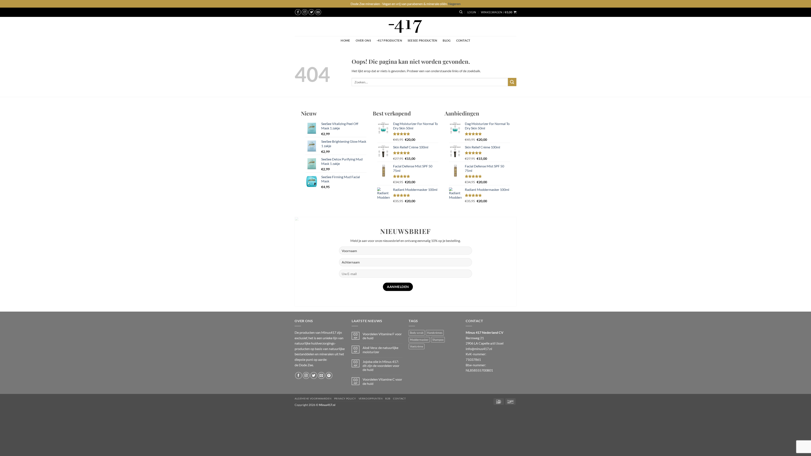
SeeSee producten (422, 40)
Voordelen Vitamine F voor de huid (382, 336)
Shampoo (438, 339)
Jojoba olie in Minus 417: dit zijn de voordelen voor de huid (381, 366)
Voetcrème (416, 346)
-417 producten (389, 40)
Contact (463, 40)
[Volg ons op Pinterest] (328, 375)
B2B (388, 398)
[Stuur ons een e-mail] (318, 12)
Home (345, 40)
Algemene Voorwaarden (313, 398)
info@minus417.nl (479, 349)
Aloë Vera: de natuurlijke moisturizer (380, 350)
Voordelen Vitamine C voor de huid (382, 381)
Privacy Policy (345, 398)
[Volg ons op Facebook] (298, 12)
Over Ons (363, 40)
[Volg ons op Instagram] (305, 12)
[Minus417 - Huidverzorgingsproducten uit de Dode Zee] (405, 26)
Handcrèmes (434, 332)
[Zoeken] (461, 12)
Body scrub (416, 332)
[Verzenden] (512, 82)
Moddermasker (419, 339)
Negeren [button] (454, 4)
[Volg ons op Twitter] (311, 12)
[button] (471, 12)
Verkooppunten (371, 398)
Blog (446, 40)
